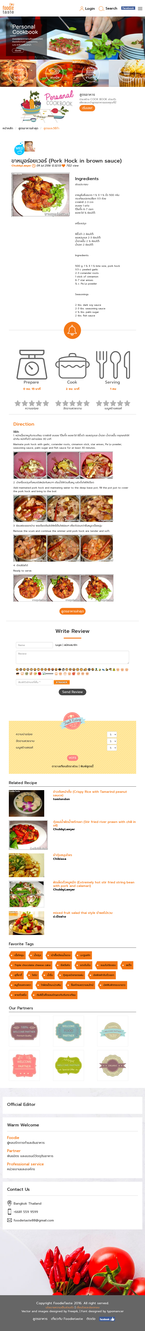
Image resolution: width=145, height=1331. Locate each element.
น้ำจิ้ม (50, 975)
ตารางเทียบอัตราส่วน (65, 766)
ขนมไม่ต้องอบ (108, 965)
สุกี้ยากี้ (18, 975)
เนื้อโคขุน (19, 955)
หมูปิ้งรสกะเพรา (22, 985)
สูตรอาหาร (40, 1318)
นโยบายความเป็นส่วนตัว (60, 1307)
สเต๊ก (129, 965)
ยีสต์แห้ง (65, 965)
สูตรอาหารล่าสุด (28, 128)
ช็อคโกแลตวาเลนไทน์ (82, 985)
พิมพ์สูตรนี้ (86, 766)
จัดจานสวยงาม (25, 741)
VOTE (72, 758)
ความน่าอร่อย (24, 734)
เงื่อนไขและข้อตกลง (87, 1307)
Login (90, 8)
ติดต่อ (90, 1318)
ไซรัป (34, 975)
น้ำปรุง (37, 955)
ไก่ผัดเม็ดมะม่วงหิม (51, 985)
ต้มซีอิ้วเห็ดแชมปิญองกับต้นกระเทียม (56, 995)
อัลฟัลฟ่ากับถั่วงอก (103, 975)
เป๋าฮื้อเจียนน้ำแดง (60, 955)
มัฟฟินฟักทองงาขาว (114, 985)
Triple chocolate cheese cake (32, 965)
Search (111, 8)
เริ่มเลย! (87, 107)
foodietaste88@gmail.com (34, 1220)
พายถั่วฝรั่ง (20, 995)
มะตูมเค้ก (85, 955)
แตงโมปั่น (85, 965)
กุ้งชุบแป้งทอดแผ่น (73, 975)
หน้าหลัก (8, 128)
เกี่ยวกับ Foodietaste (67, 1318)
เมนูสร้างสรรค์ (24, 747)
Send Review (72, 691)
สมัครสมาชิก (70, 645)
